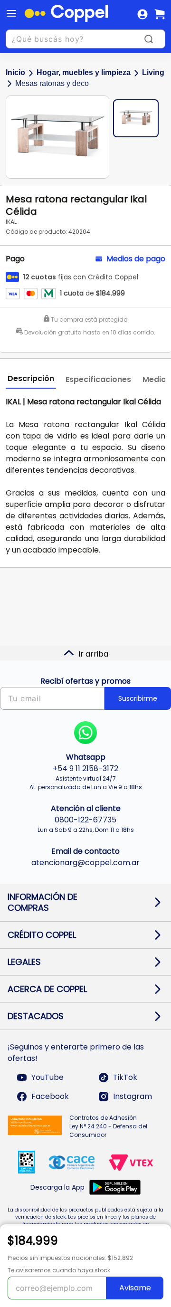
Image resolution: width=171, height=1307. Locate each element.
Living (153, 72)
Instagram (132, 1096)
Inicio (15, 72)
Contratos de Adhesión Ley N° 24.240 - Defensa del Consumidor (108, 1126)
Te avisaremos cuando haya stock (59, 1270)
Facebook (50, 1096)
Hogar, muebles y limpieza (84, 72)
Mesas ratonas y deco (52, 83)
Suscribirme (137, 698)
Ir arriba (93, 654)
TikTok (125, 1077)
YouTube (47, 1077)
